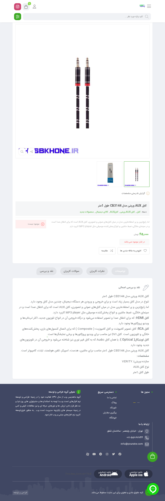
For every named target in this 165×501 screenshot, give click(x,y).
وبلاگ (114, 403)
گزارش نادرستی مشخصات (133, 193)
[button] (138, 402)
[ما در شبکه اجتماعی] (17, 6)
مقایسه (104, 251)
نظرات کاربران (97, 271)
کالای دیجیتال (102, 212)
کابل (138, 212)
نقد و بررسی (46, 271)
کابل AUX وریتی (127, 212)
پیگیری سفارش (110, 413)
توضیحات (120, 271)
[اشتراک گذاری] (31, 151)
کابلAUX (114, 212)
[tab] (120, 271)
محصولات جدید (87, 212)
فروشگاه (113, 418)
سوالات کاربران (71, 271)
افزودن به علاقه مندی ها (130, 251)
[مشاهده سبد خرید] (26, 7)
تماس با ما (112, 398)
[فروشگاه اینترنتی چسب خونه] (142, 6)
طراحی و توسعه (20, 493)
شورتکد (113, 408)
